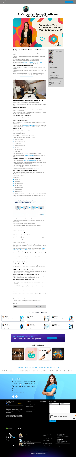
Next (16, 397)
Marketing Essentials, (52, 81)
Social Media (31, 436)
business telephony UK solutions (26, 75)
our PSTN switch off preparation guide (32, 228)
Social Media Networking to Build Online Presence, (55, 84)
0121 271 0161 (59, 440)
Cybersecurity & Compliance (31, 409)
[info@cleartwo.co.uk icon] (13, 445)
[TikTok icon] (10, 445)
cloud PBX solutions (38, 62)
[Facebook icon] (10, 443)
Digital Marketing (52, 70)
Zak (31, 7)
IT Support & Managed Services (54, 75)
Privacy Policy (40, 450)
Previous (13, 397)
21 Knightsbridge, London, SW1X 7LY (62, 446)
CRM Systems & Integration (47, 443)
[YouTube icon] (16, 445)
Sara (5, 316)
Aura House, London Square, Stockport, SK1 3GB (63, 437)
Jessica (31, 324)
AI (29, 445)
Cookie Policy (36, 450)
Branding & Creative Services (54, 69)
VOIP (7, 316)
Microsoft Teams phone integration (29, 160)
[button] (20, 428)
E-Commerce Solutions (53, 67)
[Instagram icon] (16, 443)
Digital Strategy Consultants (54, 77)
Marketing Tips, (58, 81)
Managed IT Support (29, 406)
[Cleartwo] (5, 2)
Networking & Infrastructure (31, 404)
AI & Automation (52, 72)
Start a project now (51, 337)
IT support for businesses (29, 155)
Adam (30, 316)
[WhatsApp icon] (7, 443)
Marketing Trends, (52, 82)
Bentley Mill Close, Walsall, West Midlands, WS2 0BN (62, 442)
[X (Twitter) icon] (13, 443)
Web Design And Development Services (48, 435)
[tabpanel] (18, 355)
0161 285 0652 (59, 435)
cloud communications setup (29, 125)
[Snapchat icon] (7, 445)
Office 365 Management (30, 403)
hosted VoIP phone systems (28, 62)
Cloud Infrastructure (29, 411)
